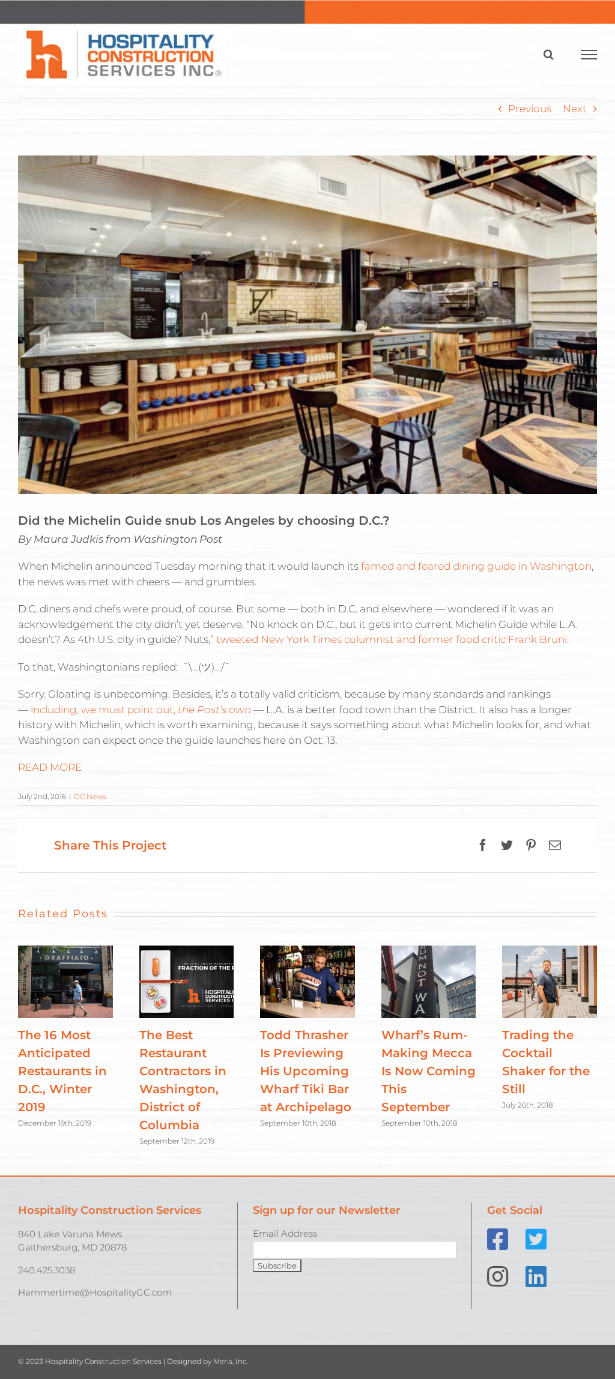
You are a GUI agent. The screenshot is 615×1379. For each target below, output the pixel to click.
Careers (576, 1362)
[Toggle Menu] (589, 54)
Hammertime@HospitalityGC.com (95, 1292)
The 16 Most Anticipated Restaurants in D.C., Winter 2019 (62, 1071)
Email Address (285, 1233)
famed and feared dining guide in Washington (476, 566)
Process (502, 1362)
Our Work (297, 1362)
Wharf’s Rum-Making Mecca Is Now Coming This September (428, 1071)
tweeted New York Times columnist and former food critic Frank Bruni (391, 639)
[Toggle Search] (549, 54)
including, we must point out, (141, 710)
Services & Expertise (402, 1362)
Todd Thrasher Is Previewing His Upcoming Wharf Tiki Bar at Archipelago (305, 1071)
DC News (90, 796)
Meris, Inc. (230, 1361)
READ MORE (50, 767)
